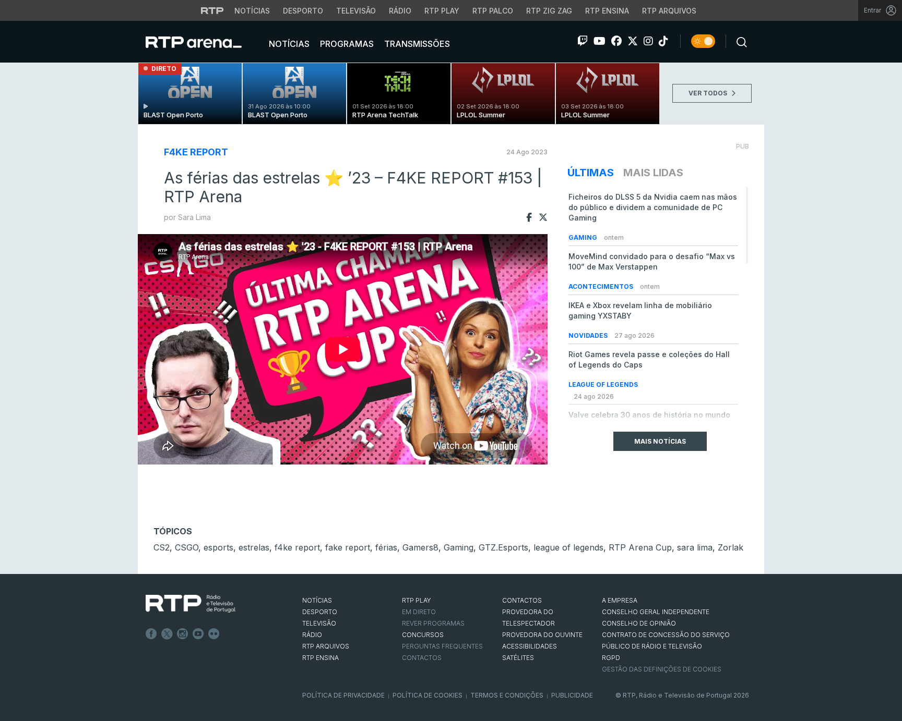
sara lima (695, 547)
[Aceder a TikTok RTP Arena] (663, 41)
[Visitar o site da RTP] (212, 10)
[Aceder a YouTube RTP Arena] (599, 41)
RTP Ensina (607, 10)
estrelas (254, 547)
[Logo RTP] (190, 604)
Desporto (303, 10)
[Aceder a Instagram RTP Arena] (648, 41)
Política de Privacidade (343, 695)
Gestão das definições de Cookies (661, 669)
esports (218, 547)
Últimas (590, 172)
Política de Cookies (427, 695)
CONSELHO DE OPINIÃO (639, 623)
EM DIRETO (419, 612)
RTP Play (441, 10)
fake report (347, 547)
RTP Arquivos (669, 10)
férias (386, 547)
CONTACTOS (522, 600)
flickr (214, 634)
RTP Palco (492, 10)
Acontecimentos (601, 286)
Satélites (518, 658)
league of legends (568, 547)
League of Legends (603, 384)
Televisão (356, 10)
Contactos (422, 658)
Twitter (167, 634)
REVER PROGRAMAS (433, 623)
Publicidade (572, 695)
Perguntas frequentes (442, 646)
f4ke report (196, 151)
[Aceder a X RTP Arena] (632, 41)
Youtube (198, 634)
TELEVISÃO (319, 623)
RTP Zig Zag (549, 10)
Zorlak (730, 547)
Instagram (182, 634)
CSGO (186, 547)
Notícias (252, 10)
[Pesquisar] (739, 41)
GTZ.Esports (503, 547)
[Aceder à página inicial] (204, 42)
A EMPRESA (619, 600)
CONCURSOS (423, 635)
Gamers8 (420, 547)
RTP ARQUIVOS (325, 646)
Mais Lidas (653, 172)
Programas (346, 44)
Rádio (400, 10)
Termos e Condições (506, 695)
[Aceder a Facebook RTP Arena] (616, 41)
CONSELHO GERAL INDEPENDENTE (655, 612)
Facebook (151, 634)
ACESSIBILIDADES (529, 646)
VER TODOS (709, 93)
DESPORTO (319, 612)
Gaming (583, 237)
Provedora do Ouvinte (542, 635)
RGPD (611, 658)
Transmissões (416, 44)
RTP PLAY (416, 600)
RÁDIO (312, 635)
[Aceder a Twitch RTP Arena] (582, 41)
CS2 (161, 547)
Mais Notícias (660, 441)
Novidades (588, 335)
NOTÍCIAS (317, 600)
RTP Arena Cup (640, 547)
